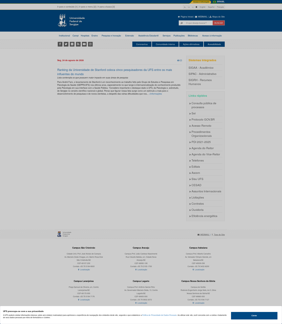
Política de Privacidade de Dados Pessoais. (159, 315)
